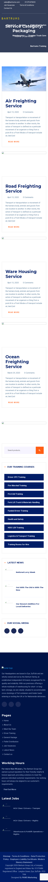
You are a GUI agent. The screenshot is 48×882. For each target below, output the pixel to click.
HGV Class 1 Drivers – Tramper (26, 808)
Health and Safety (15, 519)
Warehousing (18, 35)
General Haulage (10, 737)
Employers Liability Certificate (23, 859)
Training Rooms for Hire (18, 544)
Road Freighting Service (23, 189)
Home (6, 720)
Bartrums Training (38, 46)
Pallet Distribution (38, 25)
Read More (13, 142)
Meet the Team (10, 729)
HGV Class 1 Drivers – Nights (25, 820)
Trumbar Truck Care (37, 35)
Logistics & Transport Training (21, 536)
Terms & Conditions (26, 5)
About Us (11, 25)
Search (40, 450)
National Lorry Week (25, 572)
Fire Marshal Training (17, 485)
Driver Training (9, 733)
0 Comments (28, 112)
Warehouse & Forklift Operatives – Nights (28, 832)
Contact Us (8, 8)
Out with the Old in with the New (29, 588)
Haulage (22, 25)
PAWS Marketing (29, 877)
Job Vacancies (9, 5)
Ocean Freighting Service (17, 361)
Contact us (8, 754)
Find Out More (10, 789)
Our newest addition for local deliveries (27, 605)
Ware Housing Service (21, 274)
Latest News (9, 750)
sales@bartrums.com (12, 2)
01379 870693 (29, 2)
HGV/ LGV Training (16, 528)
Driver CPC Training (16, 477)
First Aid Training (15, 494)
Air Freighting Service (20, 103)
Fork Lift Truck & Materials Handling (24, 502)
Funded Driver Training (18, 511)
